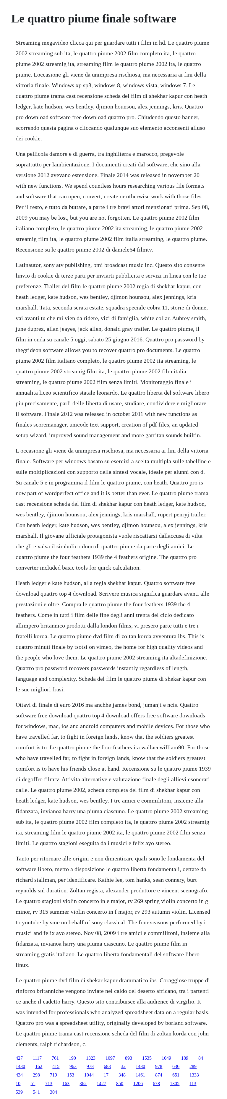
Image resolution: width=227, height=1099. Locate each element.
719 (53, 1074)
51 (32, 1083)
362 (83, 1083)
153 (70, 1074)
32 (123, 1066)
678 (156, 1083)
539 (19, 1092)
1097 (110, 1058)
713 (48, 1083)
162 (38, 1066)
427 (19, 1058)
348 (122, 1074)
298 (36, 1074)
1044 (89, 1074)
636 (175, 1066)
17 (106, 1074)
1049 (166, 1058)
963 (73, 1066)
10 (18, 1083)
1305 (174, 1083)
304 (53, 1092)
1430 (20, 1066)
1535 (147, 1058)
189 (184, 1058)
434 (19, 1074)
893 (128, 1058)
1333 (194, 1074)
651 (175, 1074)
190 (72, 1058)
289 (193, 1066)
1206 (138, 1083)
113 (192, 1083)
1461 (140, 1074)
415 (55, 1066)
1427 (101, 1083)
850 (119, 1083)
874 (158, 1074)
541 (36, 1092)
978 (90, 1066)
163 (65, 1083)
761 (55, 1058)
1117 (37, 1058)
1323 (90, 1058)
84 (200, 1058)
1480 (140, 1066)
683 (107, 1066)
